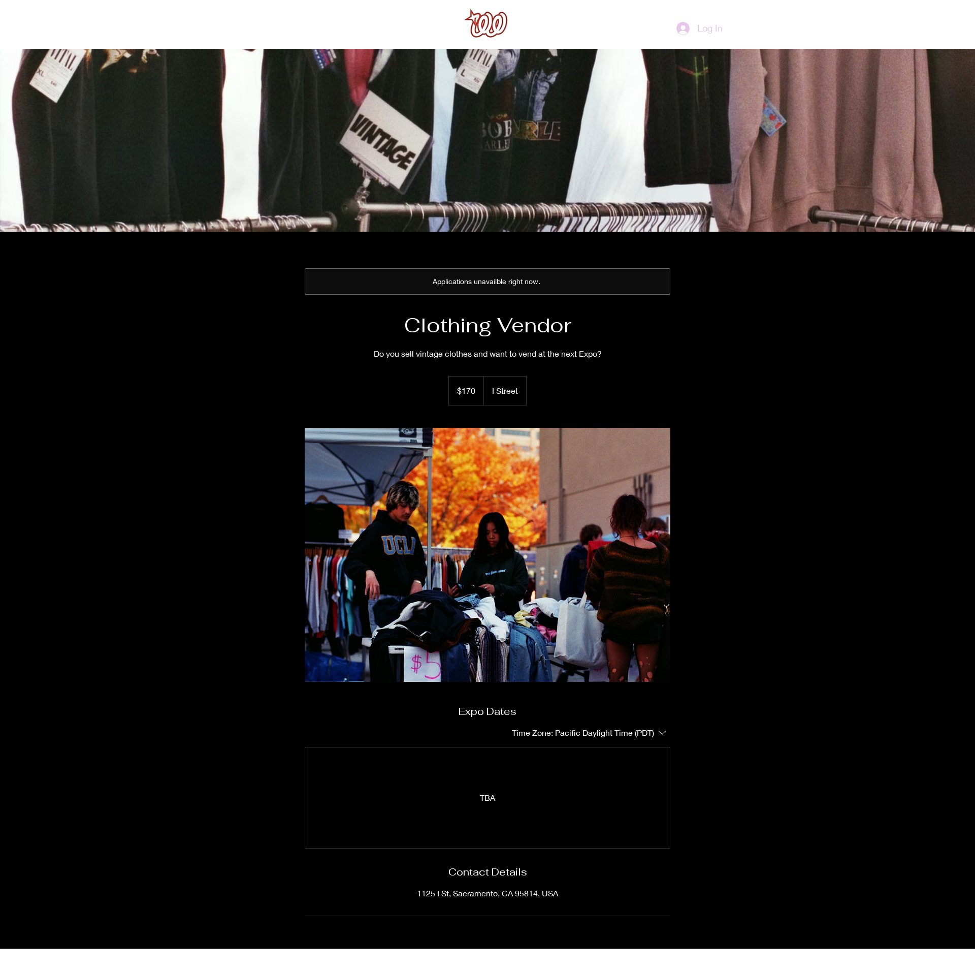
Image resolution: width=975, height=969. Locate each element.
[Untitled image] (487, 555)
